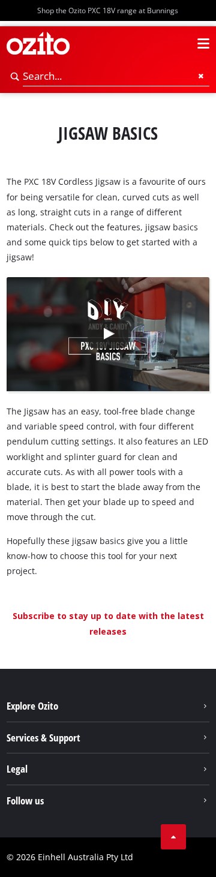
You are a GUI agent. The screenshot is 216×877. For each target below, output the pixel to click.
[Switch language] (181, 43)
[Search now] (15, 76)
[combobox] (116, 76)
